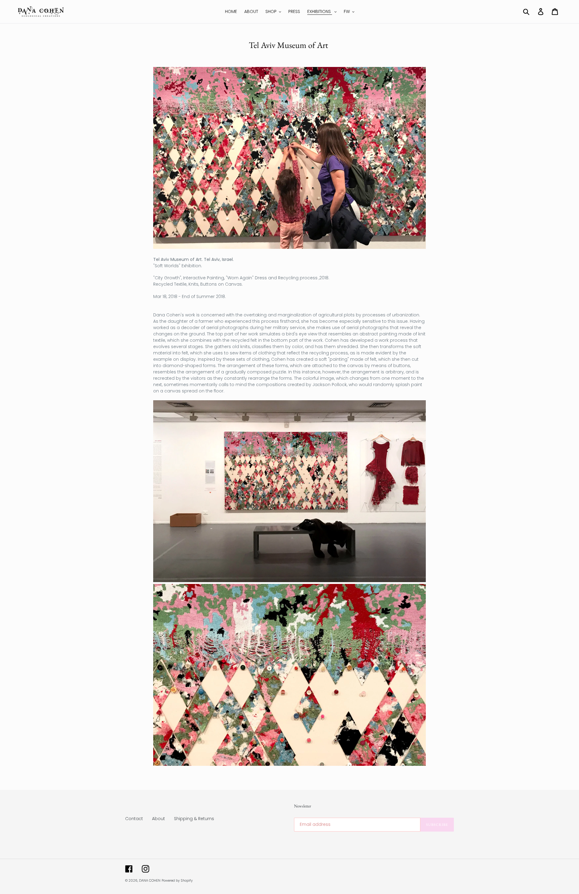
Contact (134, 819)
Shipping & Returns (194, 819)
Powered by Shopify (177, 880)
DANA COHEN (149, 880)
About (158, 819)
